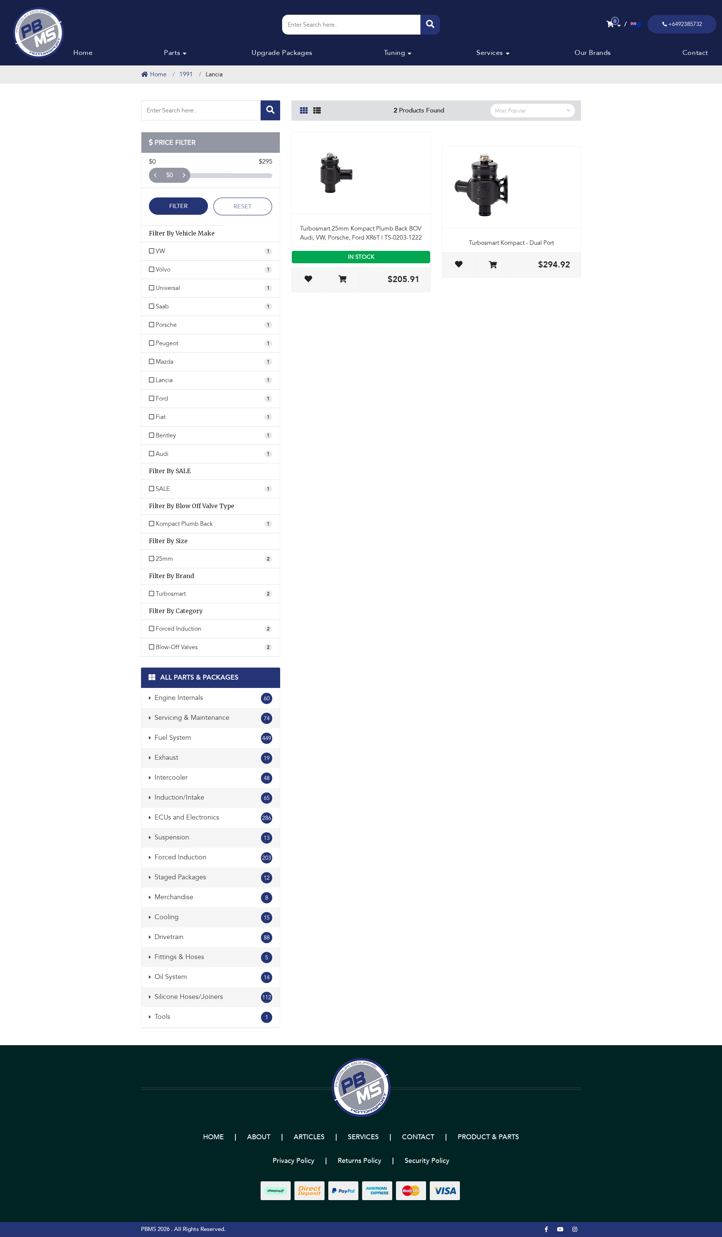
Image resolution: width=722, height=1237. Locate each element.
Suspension (211, 837)
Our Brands (593, 53)
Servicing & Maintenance (211, 717)
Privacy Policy (293, 1161)
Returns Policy (359, 1161)
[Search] (430, 25)
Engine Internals (211, 698)
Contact (695, 53)
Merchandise (210, 897)
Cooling (211, 917)
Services (489, 53)
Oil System (211, 977)
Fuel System (212, 737)
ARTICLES (309, 1137)
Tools (210, 1016)
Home (83, 53)
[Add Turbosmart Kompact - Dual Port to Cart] (493, 265)
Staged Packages (211, 877)
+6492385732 (685, 24)
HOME (213, 1137)
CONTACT (418, 1137)
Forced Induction (212, 857)
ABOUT (258, 1137)
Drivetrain (211, 937)
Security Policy (427, 1161)
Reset (243, 206)
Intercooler (211, 777)
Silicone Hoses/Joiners (212, 997)
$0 (169, 175)
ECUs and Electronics (212, 817)
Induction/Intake (211, 797)
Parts (172, 53)
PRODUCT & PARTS (488, 1137)
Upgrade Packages (282, 53)
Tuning (394, 53)
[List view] (317, 109)
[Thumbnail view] (304, 109)
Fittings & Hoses (210, 957)
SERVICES (363, 1137)
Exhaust (211, 757)
